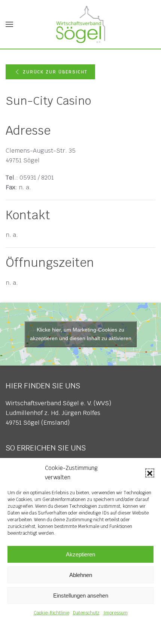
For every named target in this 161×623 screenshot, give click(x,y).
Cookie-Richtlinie (51, 613)
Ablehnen (80, 575)
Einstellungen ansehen (80, 595)
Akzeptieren (80, 554)
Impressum (115, 613)
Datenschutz (86, 613)
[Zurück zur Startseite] (80, 24)
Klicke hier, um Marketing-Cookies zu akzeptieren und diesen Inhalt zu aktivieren (80, 334)
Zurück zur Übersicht (55, 71)
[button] (150, 473)
